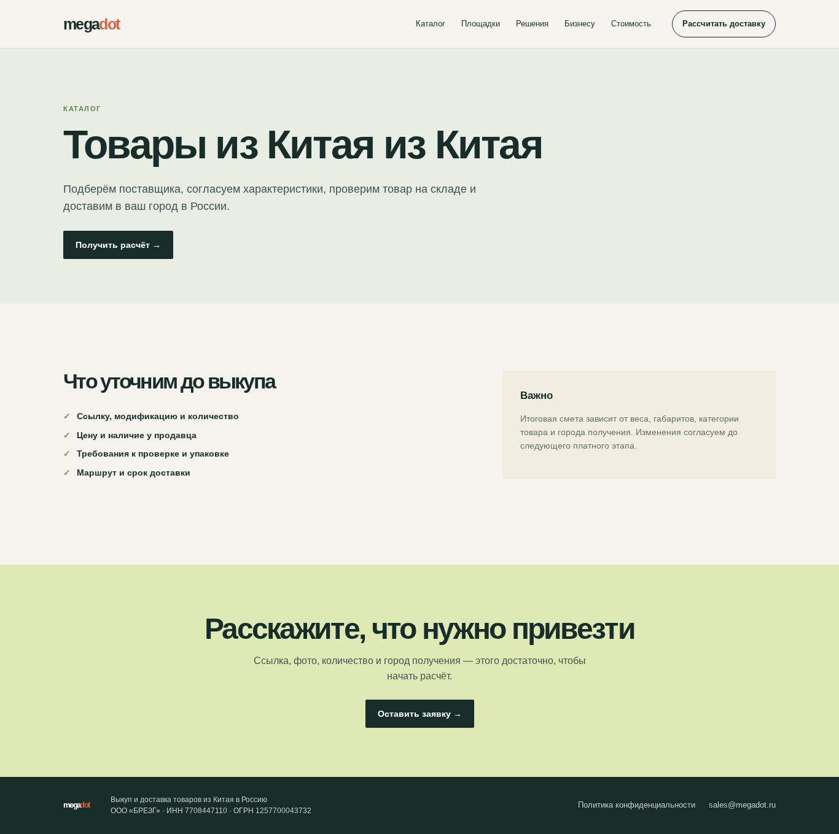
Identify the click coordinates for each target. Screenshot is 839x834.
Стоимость (631, 23)
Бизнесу (579, 23)
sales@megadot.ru (742, 804)
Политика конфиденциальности (636, 804)
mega (91, 24)
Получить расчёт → (118, 245)
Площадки (480, 23)
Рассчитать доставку (723, 23)
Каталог (430, 23)
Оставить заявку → (420, 714)
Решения (532, 23)
